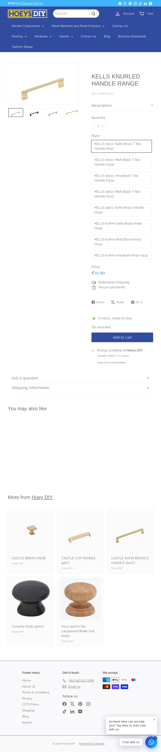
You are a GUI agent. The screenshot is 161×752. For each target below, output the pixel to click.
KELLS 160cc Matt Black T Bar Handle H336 (117, 162)
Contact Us (88, 36)
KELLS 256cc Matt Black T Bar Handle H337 (117, 194)
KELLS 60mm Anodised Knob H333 (121, 255)
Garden (64, 36)
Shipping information (30, 387)
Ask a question (25, 378)
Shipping (28, 710)
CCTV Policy (30, 704)
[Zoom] (43, 83)
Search (27, 722)
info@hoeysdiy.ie (31, 3)
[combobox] (76, 13)
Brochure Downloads (132, 36)
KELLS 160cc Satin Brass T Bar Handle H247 (117, 146)
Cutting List (120, 26)
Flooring (18, 36)
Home (26, 680)
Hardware (42, 36)
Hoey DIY (42, 497)
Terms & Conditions (36, 692)
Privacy (27, 698)
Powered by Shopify (92, 743)
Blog (107, 36)
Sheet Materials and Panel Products (77, 26)
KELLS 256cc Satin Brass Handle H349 (119, 210)
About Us (28, 686)
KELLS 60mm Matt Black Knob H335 (117, 242)
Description (101, 105)
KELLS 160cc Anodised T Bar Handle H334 (116, 178)
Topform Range (22, 46)
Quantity (98, 118)
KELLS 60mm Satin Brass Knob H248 (118, 226)
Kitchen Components (26, 26)
